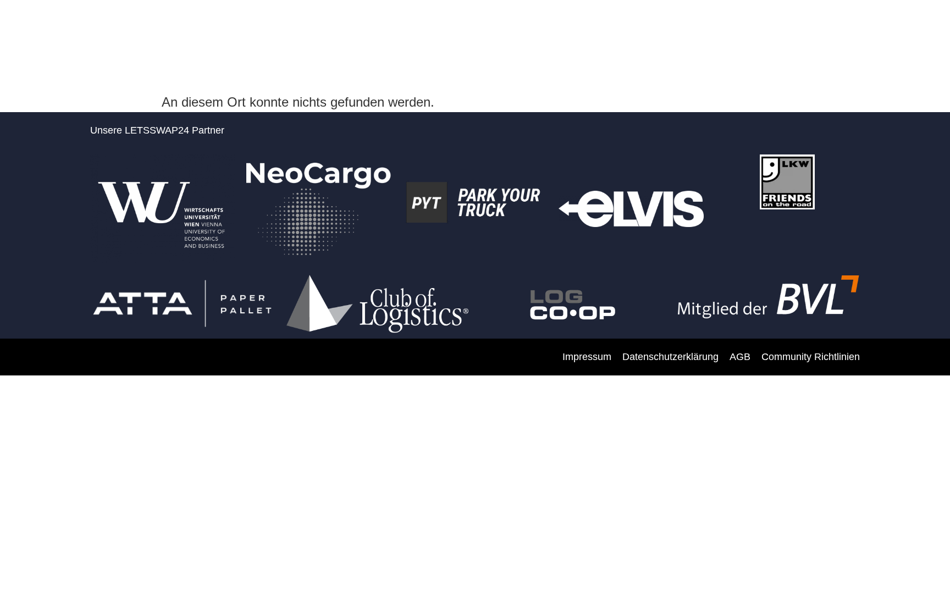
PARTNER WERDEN (551, 29)
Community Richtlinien (810, 356)
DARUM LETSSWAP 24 (437, 29)
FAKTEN (634, 29)
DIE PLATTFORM (821, 29)
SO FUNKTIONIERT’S (719, 29)
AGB (740, 356)
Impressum (586, 356)
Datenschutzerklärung (670, 356)
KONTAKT (901, 29)
